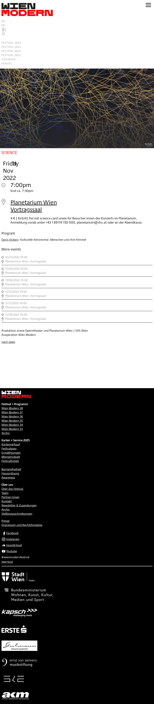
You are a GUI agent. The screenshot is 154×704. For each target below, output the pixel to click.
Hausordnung (10, 473)
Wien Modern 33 (12, 429)
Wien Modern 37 (12, 412)
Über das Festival (12, 489)
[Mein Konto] (3, 34)
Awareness (8, 477)
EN (3, 25)
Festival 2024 (11, 43)
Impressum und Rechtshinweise (22, 525)
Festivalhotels (10, 461)
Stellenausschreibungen (17, 514)
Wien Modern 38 (12, 408)
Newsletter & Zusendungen (19, 505)
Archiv (6, 433)
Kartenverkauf (11, 444)
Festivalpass (9, 448)
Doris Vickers (10, 239)
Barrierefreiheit (11, 469)
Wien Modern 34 (12, 425)
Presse (5, 521)
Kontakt (7, 501)
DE (3, 21)
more (77, 259)
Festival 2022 (11, 51)
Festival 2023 (11, 47)
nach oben (8, 342)
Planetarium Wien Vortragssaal (34, 206)
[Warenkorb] (5, 39)
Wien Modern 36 (12, 416)
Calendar (9, 59)
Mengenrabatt (11, 457)
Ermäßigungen (11, 452)
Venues (7, 63)
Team (5, 493)
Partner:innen (10, 497)
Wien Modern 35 (12, 420)
